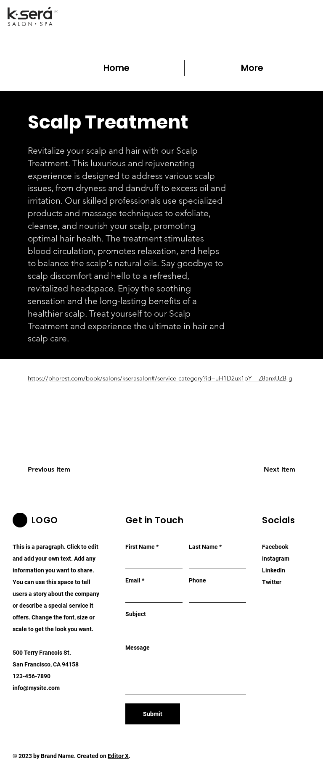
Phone (197, 580)
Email (132, 580)
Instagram (275, 558)
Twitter (271, 582)
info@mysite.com (36, 688)
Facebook (275, 546)
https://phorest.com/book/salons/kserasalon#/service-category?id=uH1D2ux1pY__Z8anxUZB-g (160, 378)
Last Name (203, 547)
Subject (135, 614)
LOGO (45, 520)
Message (137, 647)
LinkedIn (273, 570)
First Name (140, 547)
